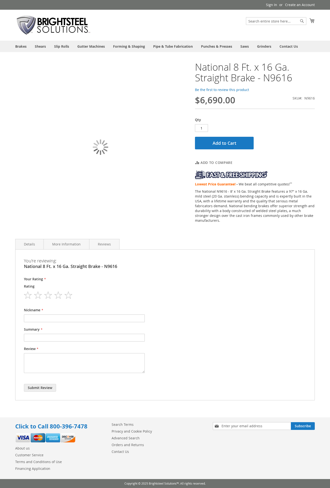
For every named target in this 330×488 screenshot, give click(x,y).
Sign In (271, 4)
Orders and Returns (128, 444)
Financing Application (32, 468)
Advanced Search (126, 438)
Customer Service (29, 455)
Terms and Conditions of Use (38, 461)
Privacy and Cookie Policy (132, 431)
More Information (66, 244)
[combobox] (276, 21)
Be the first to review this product (222, 89)
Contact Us (120, 451)
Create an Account (300, 4)
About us (22, 448)
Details (29, 244)
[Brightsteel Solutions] (54, 25)
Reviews (104, 244)
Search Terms (123, 424)
